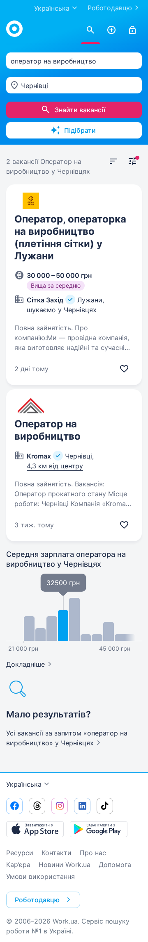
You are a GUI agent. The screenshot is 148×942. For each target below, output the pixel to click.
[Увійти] (132, 30)
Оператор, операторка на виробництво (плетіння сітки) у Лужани (70, 237)
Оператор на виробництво (47, 430)
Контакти (57, 853)
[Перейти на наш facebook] (14, 806)
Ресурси (19, 853)
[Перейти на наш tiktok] (105, 806)
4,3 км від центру (55, 466)
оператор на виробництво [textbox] (53, 61)
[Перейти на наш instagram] (59, 806)
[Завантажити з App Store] (35, 829)
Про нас (93, 853)
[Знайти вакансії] (90, 30)
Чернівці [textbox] (34, 86)
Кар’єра (18, 864)
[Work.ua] (14, 29)
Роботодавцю (110, 8)
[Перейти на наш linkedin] (82, 806)
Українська (24, 784)
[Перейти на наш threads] (37, 806)
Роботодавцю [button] (37, 900)
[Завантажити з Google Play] (98, 829)
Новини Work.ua (64, 864)
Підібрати (80, 130)
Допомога (115, 864)
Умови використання (40, 876)
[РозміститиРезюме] (111, 30)
